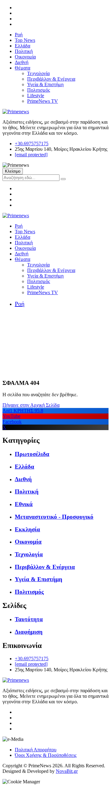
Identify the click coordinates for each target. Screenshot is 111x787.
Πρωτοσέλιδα (32, 454)
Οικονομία (25, 56)
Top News (25, 40)
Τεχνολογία (38, 73)
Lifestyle (35, 95)
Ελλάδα (22, 45)
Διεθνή (21, 62)
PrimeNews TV (42, 101)
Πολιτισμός (38, 90)
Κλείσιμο (12, 171)
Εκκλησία (27, 529)
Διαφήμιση (29, 632)
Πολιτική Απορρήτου (35, 749)
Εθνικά (24, 504)
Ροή (19, 34)
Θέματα (22, 67)
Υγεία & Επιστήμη (45, 84)
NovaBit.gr (67, 771)
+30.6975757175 (31, 143)
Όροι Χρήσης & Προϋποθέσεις (45, 755)
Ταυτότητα (29, 619)
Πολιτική (24, 51)
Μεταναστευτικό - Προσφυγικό (54, 516)
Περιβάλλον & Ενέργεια (51, 79)
